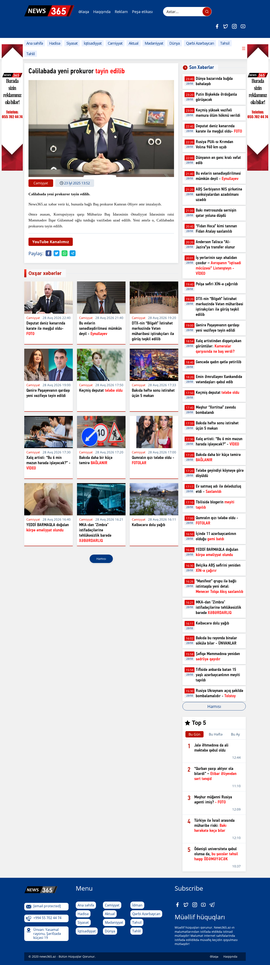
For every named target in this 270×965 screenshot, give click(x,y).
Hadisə (54, 43)
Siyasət (71, 43)
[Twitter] (225, 26)
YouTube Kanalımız (50, 241)
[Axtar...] (207, 11)
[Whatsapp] (65, 253)
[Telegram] (73, 253)
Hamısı (101, 559)
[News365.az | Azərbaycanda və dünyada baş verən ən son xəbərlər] (49, 10)
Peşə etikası (142, 11)
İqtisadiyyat (92, 43)
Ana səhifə (34, 43)
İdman (137, 905)
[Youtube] (243, 26)
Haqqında (102, 11)
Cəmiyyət (115, 43)
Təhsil (225, 43)
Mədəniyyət (154, 43)
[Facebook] (217, 26)
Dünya (174, 43)
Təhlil (30, 53)
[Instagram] (234, 26)
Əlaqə (83, 11)
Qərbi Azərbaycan (200, 43)
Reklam (121, 11)
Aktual (133, 43)
